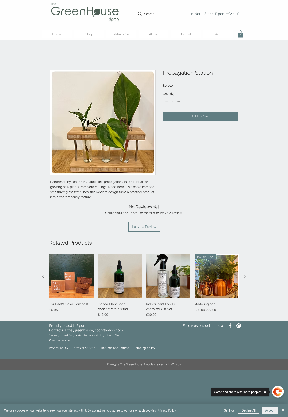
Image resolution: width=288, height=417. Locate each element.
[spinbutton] (172, 101)
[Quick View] (71, 276)
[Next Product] (244, 276)
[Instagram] (238, 325)
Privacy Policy (166, 410)
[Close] (282, 410)
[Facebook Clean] (230, 325)
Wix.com (176, 364)
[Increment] (179, 101)
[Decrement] (166, 101)
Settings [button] (229, 410)
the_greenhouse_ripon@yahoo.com (95, 330)
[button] (240, 33)
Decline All (249, 410)
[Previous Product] (43, 276)
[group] (144, 285)
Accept (269, 410)
